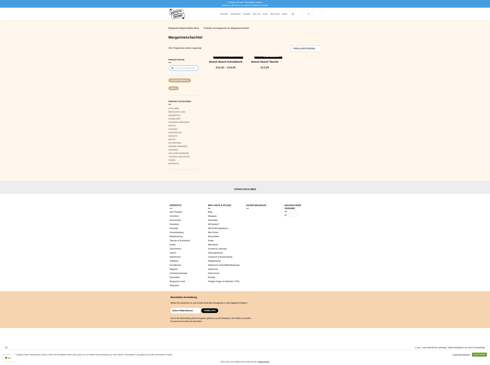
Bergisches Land (176, 112)
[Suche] (294, 14)
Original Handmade (177, 146)
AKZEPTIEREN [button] (479, 355)
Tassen (171, 160)
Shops (265, 14)
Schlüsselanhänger (178, 153)
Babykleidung (176, 236)
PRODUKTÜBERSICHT (179, 80)
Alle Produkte (176, 212)
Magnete (172, 136)
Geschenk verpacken (178, 122)
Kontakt (211, 277)
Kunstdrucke (175, 133)
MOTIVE (173, 88)
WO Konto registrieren (218, 228)
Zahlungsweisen (215, 253)
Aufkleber (173, 108)
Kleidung (172, 129)
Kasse (284, 14)
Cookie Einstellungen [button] (461, 355)
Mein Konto (275, 14)
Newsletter (213, 220)
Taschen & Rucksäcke (179, 157)
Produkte (246, 14)
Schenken (224, 14)
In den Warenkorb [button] (271, 56)
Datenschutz (213, 273)
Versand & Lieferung (217, 249)
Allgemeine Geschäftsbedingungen (224, 265)
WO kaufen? (213, 224)
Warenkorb (213, 245)
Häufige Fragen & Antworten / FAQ (223, 281)
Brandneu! (174, 224)
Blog (210, 212)
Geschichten (236, 14)
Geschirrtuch (175, 249)
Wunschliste (213, 236)
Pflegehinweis (214, 261)
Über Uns (256, 14)
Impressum (213, 269)
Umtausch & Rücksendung (220, 257)
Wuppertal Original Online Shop (183, 28)
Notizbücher (174, 143)
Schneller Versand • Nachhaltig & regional (245, 2)
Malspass (212, 216)
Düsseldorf (174, 119)
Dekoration (174, 115)
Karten (172, 126)
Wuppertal (173, 164)
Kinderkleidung (176, 232)
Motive (171, 139)
